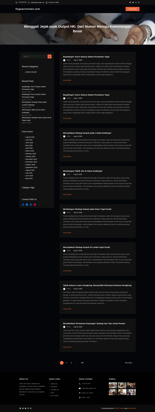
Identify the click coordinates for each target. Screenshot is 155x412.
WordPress (132, 408)
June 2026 (29, 143)
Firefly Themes (119, 408)
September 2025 (31, 167)
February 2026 (30, 154)
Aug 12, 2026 (78, 288)
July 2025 (28, 173)
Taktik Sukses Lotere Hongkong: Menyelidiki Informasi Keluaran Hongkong (97, 285)
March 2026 (29, 151)
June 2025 (29, 176)
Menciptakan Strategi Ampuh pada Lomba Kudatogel (87, 133)
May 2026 (29, 145)
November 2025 (31, 162)
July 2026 (28, 140)
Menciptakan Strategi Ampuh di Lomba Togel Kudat (86, 247)
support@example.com (37, 2)
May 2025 (29, 178)
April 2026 (29, 148)
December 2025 (31, 159)
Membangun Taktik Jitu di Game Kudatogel (82, 171)
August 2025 (30, 170)
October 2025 (30, 165)
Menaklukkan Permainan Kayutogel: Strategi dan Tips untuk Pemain (94, 323)
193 (82, 363)
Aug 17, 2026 (78, 60)
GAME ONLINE (31, 72)
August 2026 (30, 137)
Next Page (129, 362)
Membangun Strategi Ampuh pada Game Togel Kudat (87, 209)
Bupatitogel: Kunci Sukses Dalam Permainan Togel (86, 57)
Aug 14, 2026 (78, 136)
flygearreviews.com (28, 9)
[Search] (49, 56)
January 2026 (30, 156)
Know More (67, 80)
